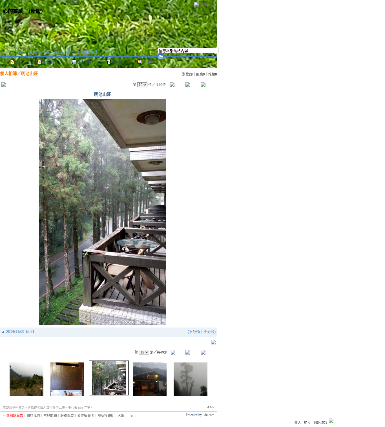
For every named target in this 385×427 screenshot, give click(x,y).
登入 (297, 423)
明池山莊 (29, 73)
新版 (36, 11)
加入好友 (18, 52)
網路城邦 (207, 4)
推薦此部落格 (39, 52)
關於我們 (33, 416)
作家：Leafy (20, 48)
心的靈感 (13, 11)
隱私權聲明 (106, 416)
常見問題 (50, 416)
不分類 (194, 331)
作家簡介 (150, 62)
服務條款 (67, 416)
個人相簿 (84, 62)
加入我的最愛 (64, 52)
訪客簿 (117, 62)
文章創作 (49, 62)
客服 (121, 416)
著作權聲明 (85, 416)
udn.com (208, 415)
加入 (307, 423)
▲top (210, 406)
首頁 (18, 62)
